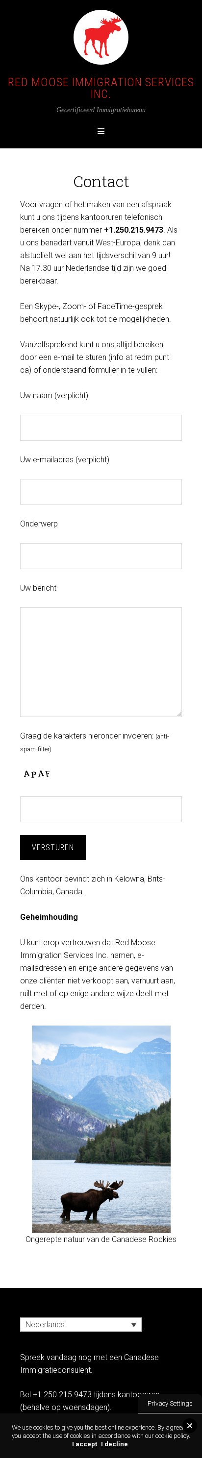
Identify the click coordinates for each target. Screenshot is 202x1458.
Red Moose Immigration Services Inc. (101, 88)
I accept (84, 1444)
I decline (114, 1444)
